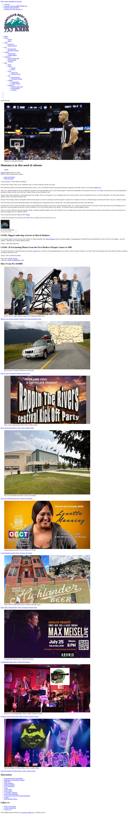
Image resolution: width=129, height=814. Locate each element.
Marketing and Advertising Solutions (14, 780)
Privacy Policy (8, 791)
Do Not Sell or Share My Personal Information (17, 796)
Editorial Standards (9, 784)
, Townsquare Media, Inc (27, 812)
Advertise (10, 61)
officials (10, 258)
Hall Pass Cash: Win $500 (11, 7)
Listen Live (11, 44)
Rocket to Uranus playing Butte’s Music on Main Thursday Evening (20, 716)
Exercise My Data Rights (11, 794)
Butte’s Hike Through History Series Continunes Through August (19, 607)
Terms (6, 788)
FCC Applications (9, 786)
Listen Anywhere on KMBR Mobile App (15, 6)
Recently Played (12, 46)
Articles (9, 260)
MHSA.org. (98, 187)
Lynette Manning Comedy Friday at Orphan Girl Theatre (16, 553)
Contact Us (7, 57)
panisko (3, 172)
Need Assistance (8, 783)
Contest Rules (11, 53)
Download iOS (12, 49)
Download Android (13, 50)
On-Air (6, 38)
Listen (6, 42)
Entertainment (16, 260)
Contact (6, 797)
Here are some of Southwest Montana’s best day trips (15, 373)
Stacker (35, 251)
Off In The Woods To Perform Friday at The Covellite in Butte (18, 771)
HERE (28, 214)
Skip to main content (6, 1)
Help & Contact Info (13, 58)
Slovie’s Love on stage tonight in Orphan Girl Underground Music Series (21, 319)
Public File (7, 781)
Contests (6, 52)
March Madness (50, 239)
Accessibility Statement (10, 792)
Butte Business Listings (10, 799)
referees (15, 258)
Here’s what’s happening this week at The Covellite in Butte (17, 428)
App (5, 47)
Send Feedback (12, 60)
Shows (9, 41)
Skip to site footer (17, 1)
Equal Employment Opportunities (13, 778)
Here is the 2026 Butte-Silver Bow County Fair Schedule (16, 498)
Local (22, 260)
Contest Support (12, 55)
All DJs (10, 39)
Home (6, 36)
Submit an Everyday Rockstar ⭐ (13, 9)
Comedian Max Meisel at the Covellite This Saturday (15, 662)
